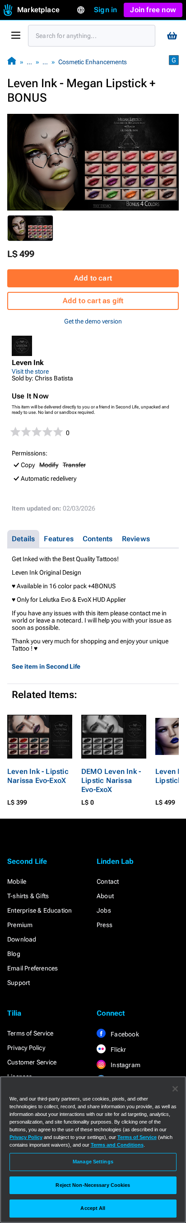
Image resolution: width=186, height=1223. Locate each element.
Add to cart (93, 278)
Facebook (124, 1034)
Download (22, 939)
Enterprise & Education (39, 910)
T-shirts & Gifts (28, 896)
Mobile (16, 881)
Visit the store (30, 371)
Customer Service (31, 1062)
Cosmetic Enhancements (92, 62)
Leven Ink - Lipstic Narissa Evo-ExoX (38, 776)
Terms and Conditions (117, 1145)
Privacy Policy (26, 1047)
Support (18, 982)
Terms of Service (30, 1033)
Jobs (104, 910)
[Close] (175, 1089)
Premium (20, 924)
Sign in (105, 9)
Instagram (124, 1064)
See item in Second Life (46, 666)
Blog (13, 953)
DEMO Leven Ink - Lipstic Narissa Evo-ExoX (111, 780)
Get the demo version (93, 321)
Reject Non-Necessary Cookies (93, 1185)
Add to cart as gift (93, 300)
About (105, 896)
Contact (108, 881)
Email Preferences (32, 968)
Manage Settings (93, 1161)
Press (104, 924)
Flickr (117, 1049)
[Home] (11, 61)
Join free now (153, 9)
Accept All (92, 1208)
